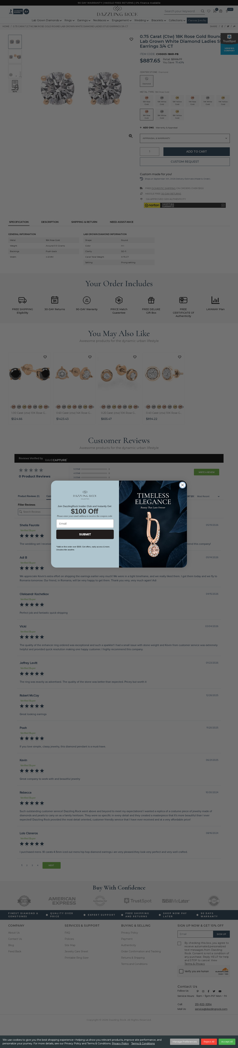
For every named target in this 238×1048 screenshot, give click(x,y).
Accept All (227, 1041)
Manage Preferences (185, 1041)
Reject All (209, 1041)
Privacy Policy (120, 1043)
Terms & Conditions (143, 1043)
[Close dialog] (182, 485)
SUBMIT (85, 534)
